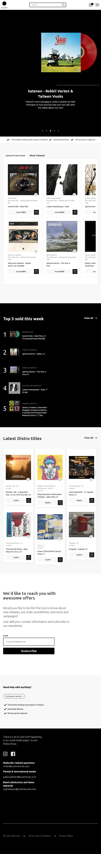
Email (5, 636)
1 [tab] (42, 131)
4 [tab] (54, 131)
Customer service (13, 696)
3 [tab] (50, 131)
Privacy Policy (66, 835)
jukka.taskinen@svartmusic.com (19, 777)
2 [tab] (46, 131)
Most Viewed (37, 155)
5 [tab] (58, 131)
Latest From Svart (15, 155)
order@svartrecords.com (16, 766)
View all (88, 318)
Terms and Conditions (39, 835)
